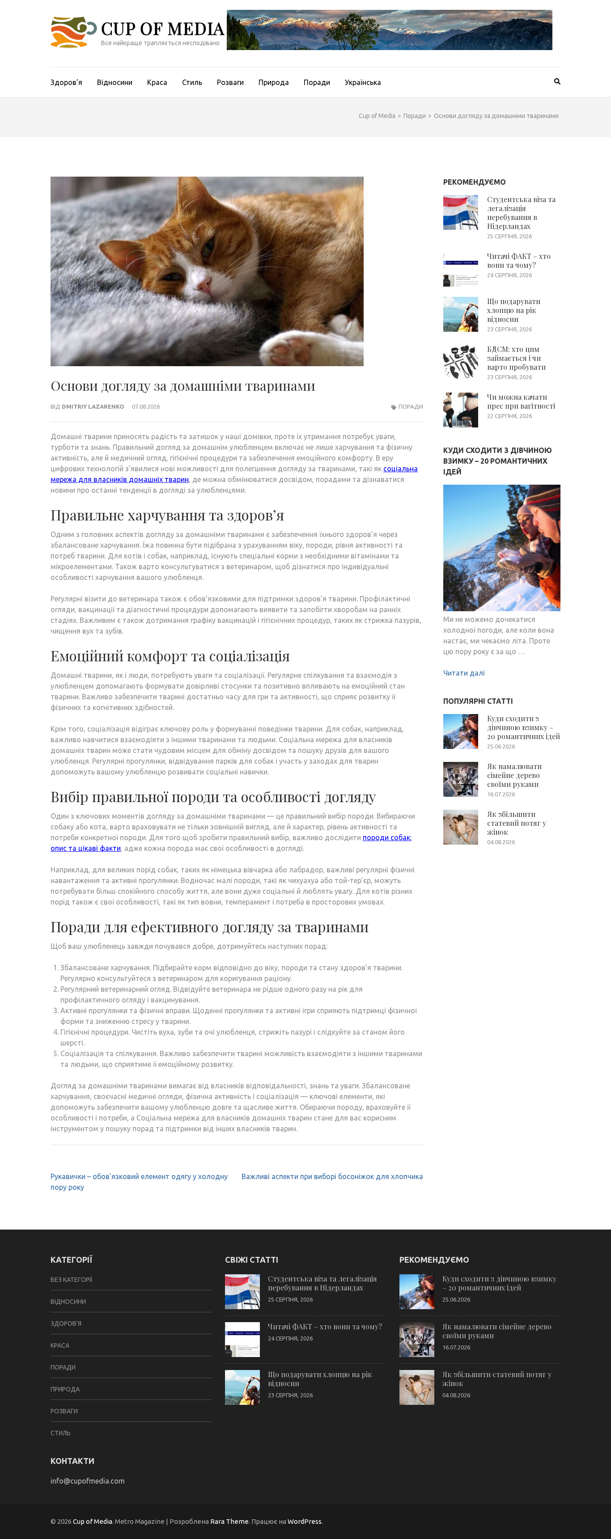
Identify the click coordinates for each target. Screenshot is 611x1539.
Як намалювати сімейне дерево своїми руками (514, 775)
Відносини (114, 82)
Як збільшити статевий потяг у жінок (516, 823)
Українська (363, 82)
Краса (157, 82)
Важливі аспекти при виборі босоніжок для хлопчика (332, 1176)
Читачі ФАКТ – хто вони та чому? (519, 260)
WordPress (305, 1521)
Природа (274, 82)
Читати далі (464, 673)
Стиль (192, 82)
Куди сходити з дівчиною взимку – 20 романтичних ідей (523, 727)
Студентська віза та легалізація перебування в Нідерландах (521, 212)
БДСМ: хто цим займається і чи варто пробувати (516, 358)
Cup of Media (163, 28)
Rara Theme (229, 1521)
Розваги (230, 82)
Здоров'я (66, 1323)
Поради (317, 82)
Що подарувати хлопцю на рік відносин (513, 310)
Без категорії (72, 1279)
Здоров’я (66, 82)
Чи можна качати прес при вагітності (521, 401)
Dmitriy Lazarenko (93, 406)
